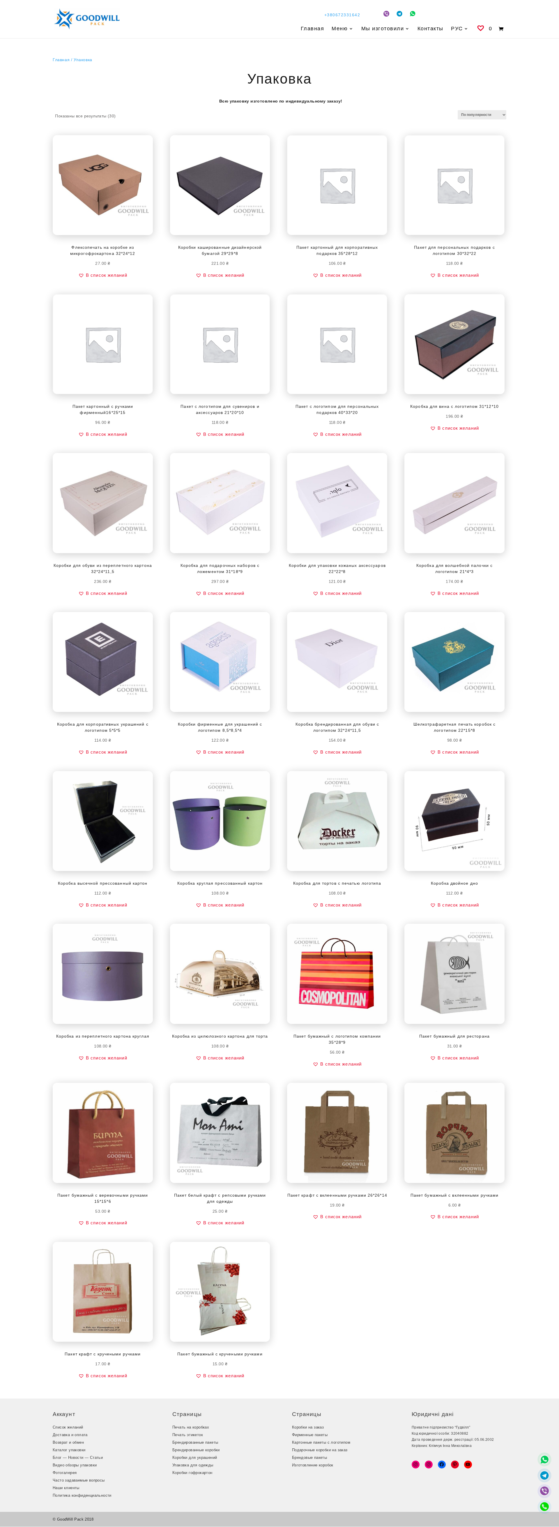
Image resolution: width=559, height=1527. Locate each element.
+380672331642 (342, 15)
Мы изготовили (382, 29)
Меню (340, 29)
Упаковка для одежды (192, 1465)
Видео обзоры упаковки (75, 1465)
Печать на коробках (190, 1427)
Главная (312, 29)
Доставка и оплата (70, 1435)
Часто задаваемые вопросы (79, 1480)
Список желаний (68, 1427)
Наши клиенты (66, 1488)
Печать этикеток (187, 1435)
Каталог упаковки (69, 1450)
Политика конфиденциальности (82, 1495)
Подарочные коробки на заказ (320, 1450)
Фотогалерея (65, 1472)
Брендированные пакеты (195, 1442)
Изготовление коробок (312, 1465)
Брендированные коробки (196, 1450)
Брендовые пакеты (309, 1457)
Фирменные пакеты (310, 1435)
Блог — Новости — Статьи (78, 1457)
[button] (102, 275)
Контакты (430, 29)
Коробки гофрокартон (192, 1472)
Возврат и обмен (68, 1442)
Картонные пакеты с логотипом (321, 1442)
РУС (457, 29)
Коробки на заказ (308, 1427)
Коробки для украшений (194, 1457)
